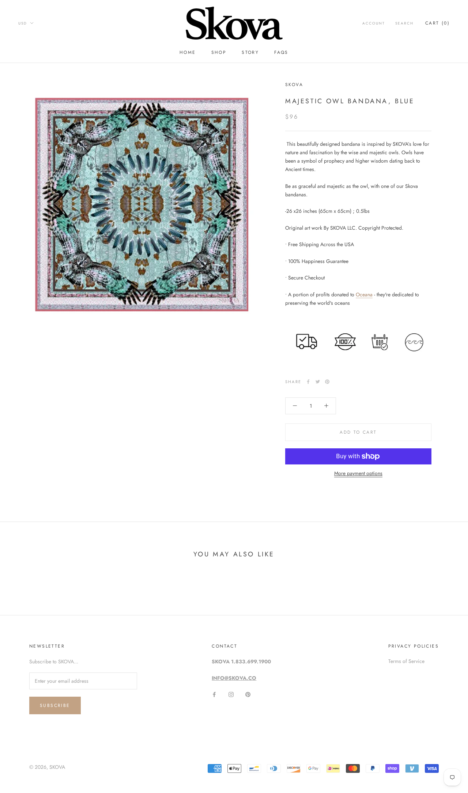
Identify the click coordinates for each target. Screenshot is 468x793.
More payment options (358, 473)
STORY (250, 52)
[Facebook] (308, 381)
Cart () (437, 23)
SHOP (219, 52)
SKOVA (57, 767)
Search (404, 23)
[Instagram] (231, 694)
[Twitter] (318, 381)
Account (373, 23)
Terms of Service (406, 661)
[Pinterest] (327, 381)
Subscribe (55, 705)
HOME (188, 52)
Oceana (364, 294)
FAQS (281, 52)
